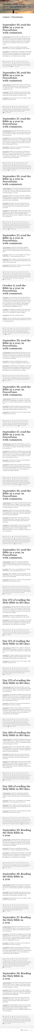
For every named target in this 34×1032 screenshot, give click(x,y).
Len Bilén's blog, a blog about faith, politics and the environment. (14, 7)
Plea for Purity (21, 424)
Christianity (24, 62)
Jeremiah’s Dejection (21, 275)
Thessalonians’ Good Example (18, 278)
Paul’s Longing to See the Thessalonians (13, 226)
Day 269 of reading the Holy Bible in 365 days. (17, 734)
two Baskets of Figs (20, 111)
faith (23, 61)
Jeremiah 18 (5, 203)
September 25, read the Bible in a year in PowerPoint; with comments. (17, 239)
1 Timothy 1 (5, 297)
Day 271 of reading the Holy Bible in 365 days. (16, 642)
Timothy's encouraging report (12, 484)
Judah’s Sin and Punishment (12, 225)
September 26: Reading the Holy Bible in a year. (17, 976)
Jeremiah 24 (6, 98)
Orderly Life (24, 110)
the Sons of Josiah (21, 168)
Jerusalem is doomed (15, 166)
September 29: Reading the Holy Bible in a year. (17, 833)
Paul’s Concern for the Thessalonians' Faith (17, 482)
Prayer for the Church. (9, 964)
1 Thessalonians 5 (7, 36)
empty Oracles (21, 109)
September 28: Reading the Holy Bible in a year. (17, 877)
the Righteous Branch (13, 111)
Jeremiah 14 (5, 254)
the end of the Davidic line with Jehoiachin (17, 168)
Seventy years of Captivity (25, 65)
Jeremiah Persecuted (6, 540)
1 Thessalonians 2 (7, 188)
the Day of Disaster (6, 591)
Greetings (25, 589)
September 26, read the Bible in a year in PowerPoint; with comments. (17, 180)
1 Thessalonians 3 (7, 130)
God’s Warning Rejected (7, 539)
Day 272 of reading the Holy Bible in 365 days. (16, 601)
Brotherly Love (25, 107)
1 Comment (8, 334)
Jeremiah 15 (5, 259)
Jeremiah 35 (6, 315)
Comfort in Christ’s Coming (13, 109)
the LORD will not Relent (7, 278)
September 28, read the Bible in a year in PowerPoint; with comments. (17, 76)
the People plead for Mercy (8, 592)
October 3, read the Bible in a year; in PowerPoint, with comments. (14, 289)
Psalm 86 (5, 318)
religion (18, 65)
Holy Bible (14, 64)
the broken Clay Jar (14, 542)
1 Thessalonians (17, 61)
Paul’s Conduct (8, 541)
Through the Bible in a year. (8, 62)
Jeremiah (26, 61)
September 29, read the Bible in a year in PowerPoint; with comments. (17, 28)
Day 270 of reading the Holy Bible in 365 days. (16, 681)
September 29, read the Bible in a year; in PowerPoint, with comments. (17, 344)
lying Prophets (19, 110)
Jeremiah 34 (6, 309)
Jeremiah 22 (6, 151)
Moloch (4, 541)
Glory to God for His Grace (10, 330)
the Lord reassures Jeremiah (15, 591)
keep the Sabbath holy (22, 225)
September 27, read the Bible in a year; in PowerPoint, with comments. (17, 435)
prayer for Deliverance (26, 226)
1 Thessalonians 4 (7, 84)
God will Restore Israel (22, 274)
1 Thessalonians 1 (7, 247)
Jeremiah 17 (5, 195)
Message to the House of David (25, 166)
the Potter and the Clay (22, 542)
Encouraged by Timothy (7, 165)
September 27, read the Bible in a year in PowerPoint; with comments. (17, 122)
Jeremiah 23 (6, 92)
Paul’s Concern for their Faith (20, 167)
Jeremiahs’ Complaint (7, 166)
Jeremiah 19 (5, 210)
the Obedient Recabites (17, 333)
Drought (15, 274)
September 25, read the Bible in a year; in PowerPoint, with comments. (17, 553)
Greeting (16, 330)
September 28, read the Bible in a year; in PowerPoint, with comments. (17, 390)
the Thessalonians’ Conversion (19, 1022)
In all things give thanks (21, 64)
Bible (21, 61)
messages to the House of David (9, 167)
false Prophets (27, 109)
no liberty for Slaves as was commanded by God (16, 331)
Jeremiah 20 (6, 138)
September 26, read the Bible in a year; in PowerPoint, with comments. (17, 494)
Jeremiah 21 (5, 147)
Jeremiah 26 (6, 51)
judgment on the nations (12, 65)
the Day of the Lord (6, 66)
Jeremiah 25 (6, 47)
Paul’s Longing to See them (11, 777)
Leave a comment (15, 66)
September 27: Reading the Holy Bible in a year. (17, 920)
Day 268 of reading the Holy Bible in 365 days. (16, 787)
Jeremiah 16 (5, 265)
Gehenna (29, 537)
